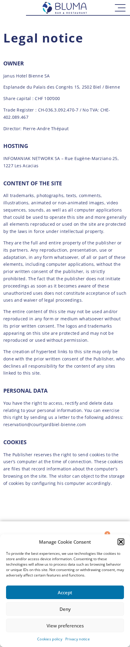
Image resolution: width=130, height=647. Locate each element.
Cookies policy (49, 639)
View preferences (65, 626)
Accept (65, 592)
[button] (121, 542)
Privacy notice (77, 639)
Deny (65, 609)
